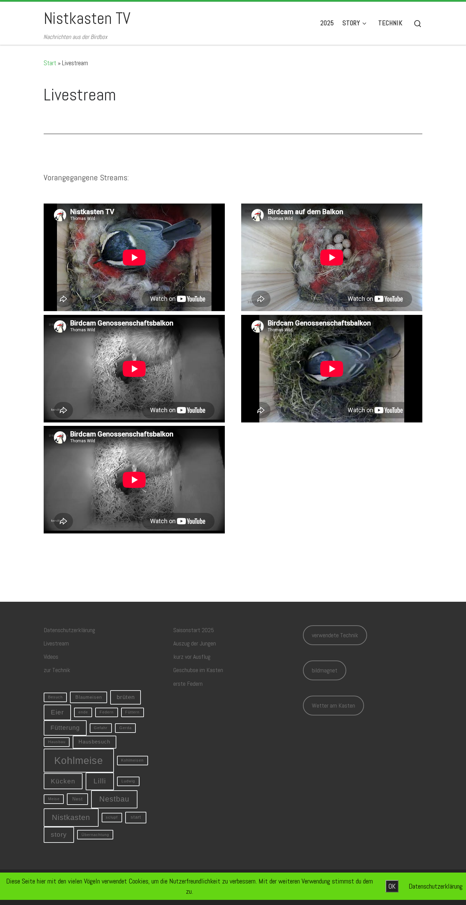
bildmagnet (324, 670)
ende (83, 712)
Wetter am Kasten (333, 705)
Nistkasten (71, 817)
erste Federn (188, 683)
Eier (57, 712)
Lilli (99, 781)
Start (50, 63)
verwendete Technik (335, 635)
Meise (54, 799)
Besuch (55, 697)
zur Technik (57, 670)
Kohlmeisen (132, 760)
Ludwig (128, 781)
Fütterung (65, 727)
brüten (126, 697)
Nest (77, 799)
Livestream (56, 643)
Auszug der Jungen (194, 643)
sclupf (112, 817)
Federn (107, 712)
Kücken (63, 781)
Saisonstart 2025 (193, 630)
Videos (51, 656)
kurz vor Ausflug (191, 656)
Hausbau (56, 742)
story (59, 834)
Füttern (132, 712)
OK (392, 886)
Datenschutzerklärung (69, 630)
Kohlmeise (78, 760)
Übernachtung (95, 835)
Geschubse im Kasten (198, 670)
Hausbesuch (94, 741)
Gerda (125, 728)
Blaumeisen (88, 697)
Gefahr (100, 728)
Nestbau (114, 799)
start (136, 817)
